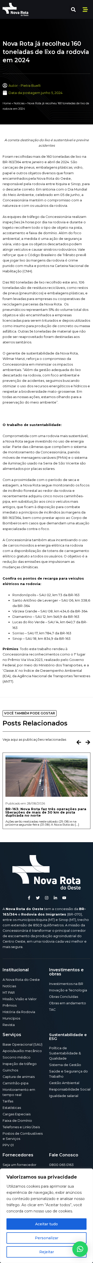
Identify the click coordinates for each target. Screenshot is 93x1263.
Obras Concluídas (63, 997)
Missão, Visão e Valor (20, 999)
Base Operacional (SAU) (22, 1044)
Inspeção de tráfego (20, 1064)
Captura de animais (19, 1077)
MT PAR (9, 992)
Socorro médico (16, 1057)
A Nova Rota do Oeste (21, 980)
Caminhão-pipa (15, 1083)
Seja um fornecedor (19, 1165)
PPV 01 (8, 1145)
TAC (52, 1010)
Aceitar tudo (46, 1224)
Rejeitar (46, 1252)
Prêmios (10, 1005)
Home (7, 103)
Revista (9, 1025)
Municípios (11, 1018)
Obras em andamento (67, 1003)
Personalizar (46, 1238)
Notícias (19, 103)
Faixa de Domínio (17, 1121)
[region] (46, 1216)
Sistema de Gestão (65, 1065)
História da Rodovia (19, 1012)
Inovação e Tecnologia (68, 990)
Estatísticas (12, 1108)
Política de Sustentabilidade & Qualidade (65, 1053)
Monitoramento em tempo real (19, 1092)
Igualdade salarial (63, 1096)
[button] (73, 9)
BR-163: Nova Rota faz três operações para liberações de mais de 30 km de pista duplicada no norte (45, 812)
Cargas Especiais (16, 1114)
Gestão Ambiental (64, 1083)
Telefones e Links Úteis (21, 1127)
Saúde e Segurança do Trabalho (68, 1073)
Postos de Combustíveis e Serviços (23, 1136)
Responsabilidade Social (69, 1089)
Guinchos (10, 1070)
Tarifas (8, 1101)
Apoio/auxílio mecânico (22, 1051)
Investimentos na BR (66, 984)
